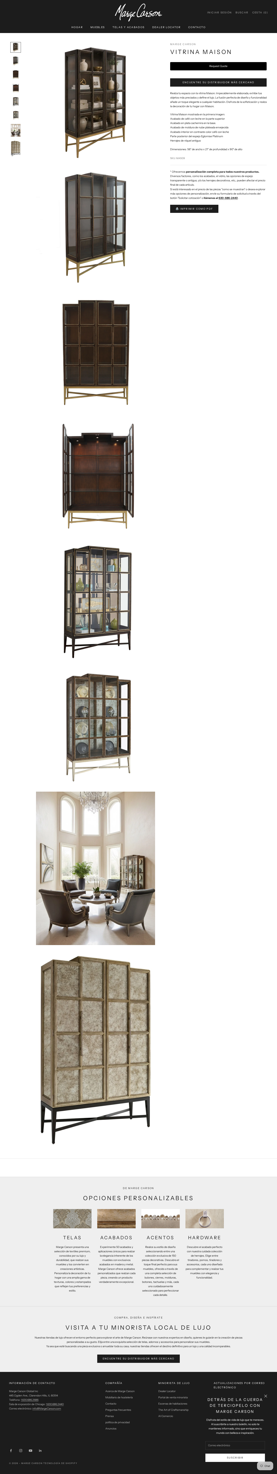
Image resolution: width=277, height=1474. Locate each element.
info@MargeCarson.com (46, 1408)
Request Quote (218, 66)
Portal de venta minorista (173, 1397)
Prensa (109, 1416)
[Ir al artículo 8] (15, 148)
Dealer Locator (166, 27)
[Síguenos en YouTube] (30, 1450)
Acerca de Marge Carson (120, 1391)
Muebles (97, 27)
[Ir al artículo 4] (15, 88)
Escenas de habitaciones (172, 1403)
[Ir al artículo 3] (15, 74)
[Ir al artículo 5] (15, 101)
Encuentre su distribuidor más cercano (218, 82)
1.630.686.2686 (29, 1400)
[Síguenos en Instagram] (21, 1450)
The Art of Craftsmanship (173, 1410)
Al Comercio (165, 1416)
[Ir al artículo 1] (15, 47)
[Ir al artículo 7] (15, 130)
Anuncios (110, 1428)
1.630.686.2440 (55, 1404)
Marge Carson (183, 44)
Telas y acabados (128, 27)
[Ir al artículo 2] (15, 61)
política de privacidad (117, 1422)
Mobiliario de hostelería (119, 1397)
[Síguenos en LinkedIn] (40, 1450)
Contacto (197, 27)
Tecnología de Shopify (60, 1463)
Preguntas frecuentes (118, 1410)
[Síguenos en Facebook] (11, 1450)
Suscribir (235, 1457)
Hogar (77, 27)
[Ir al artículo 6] (15, 115)
